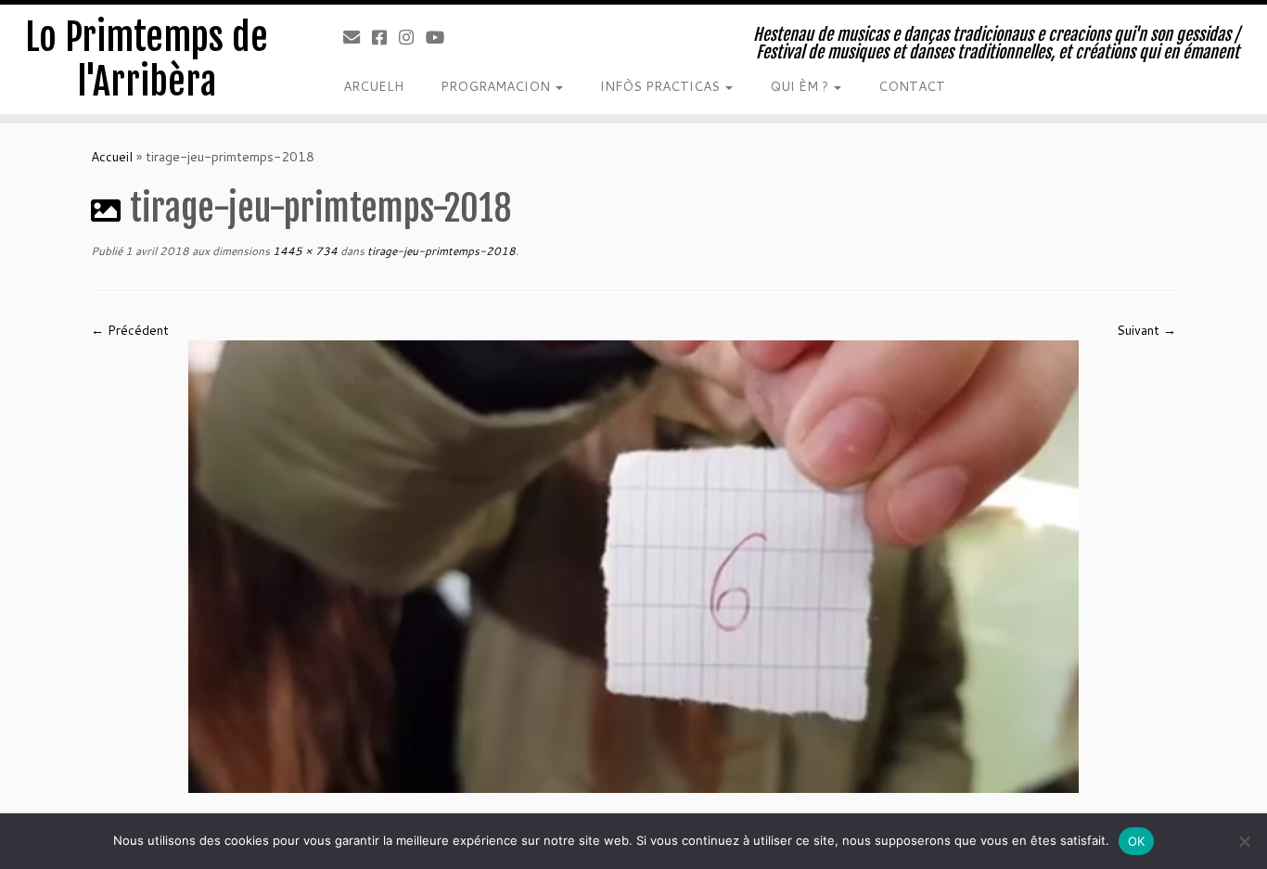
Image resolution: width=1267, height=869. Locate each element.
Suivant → (1146, 330)
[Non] (1244, 841)
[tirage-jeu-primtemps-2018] (633, 565)
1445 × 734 (304, 251)
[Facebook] (385, 37)
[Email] (357, 37)
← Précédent (130, 330)
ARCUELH (373, 86)
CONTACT (911, 86)
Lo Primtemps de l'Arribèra (146, 59)
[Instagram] (412, 37)
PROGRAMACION (497, 86)
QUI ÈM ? (801, 86)
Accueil (112, 156)
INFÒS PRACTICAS (661, 86)
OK (1136, 841)
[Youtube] (441, 37)
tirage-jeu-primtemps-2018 (440, 251)
